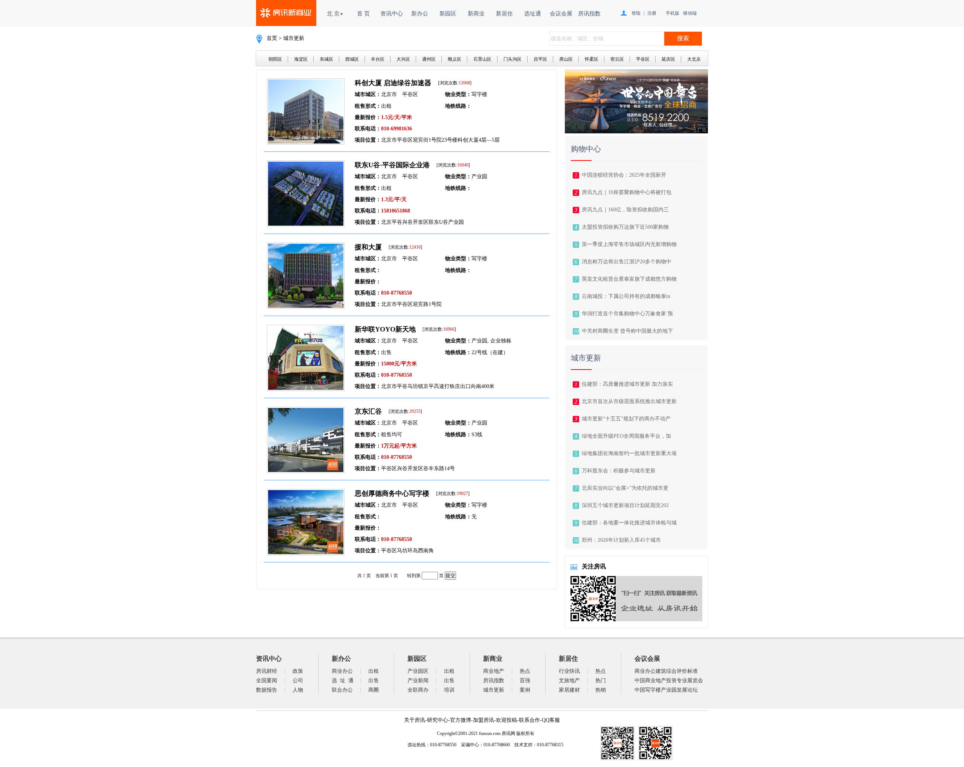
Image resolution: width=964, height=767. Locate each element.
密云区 (617, 59)
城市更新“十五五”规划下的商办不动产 (626, 419)
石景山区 (482, 59)
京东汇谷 (368, 411)
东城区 (326, 59)
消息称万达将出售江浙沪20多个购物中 (626, 261)
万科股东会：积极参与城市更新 (619, 471)
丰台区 (377, 59)
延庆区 (668, 59)
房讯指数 (589, 14)
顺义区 (454, 59)
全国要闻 (266, 680)
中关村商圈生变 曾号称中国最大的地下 (627, 331)
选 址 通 (343, 680)
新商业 (476, 14)
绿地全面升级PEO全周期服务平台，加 (626, 436)
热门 (600, 680)
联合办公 (342, 690)
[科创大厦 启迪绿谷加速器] (306, 142)
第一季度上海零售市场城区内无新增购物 (629, 244)
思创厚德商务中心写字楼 (392, 493)
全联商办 (418, 690)
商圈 (373, 690)
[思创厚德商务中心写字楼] (306, 553)
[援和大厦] (306, 307)
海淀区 (301, 59)
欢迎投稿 (506, 720)
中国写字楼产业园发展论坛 (666, 690)
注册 (651, 13)
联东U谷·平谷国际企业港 (392, 165)
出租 (373, 671)
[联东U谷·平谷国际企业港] (306, 225)
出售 (373, 680)
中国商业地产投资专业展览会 (669, 680)
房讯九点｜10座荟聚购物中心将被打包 (626, 192)
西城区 (352, 59)
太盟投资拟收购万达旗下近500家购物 (625, 227)
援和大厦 (368, 247)
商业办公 (342, 671)
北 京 (335, 14)
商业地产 (493, 671)
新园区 (447, 14)
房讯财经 (266, 671)
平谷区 (643, 59)
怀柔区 (591, 59)
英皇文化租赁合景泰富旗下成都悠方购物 (629, 279)
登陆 (636, 13)
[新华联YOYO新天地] (306, 389)
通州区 (429, 59)
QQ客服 (551, 720)
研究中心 (437, 720)
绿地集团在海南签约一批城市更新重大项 (629, 453)
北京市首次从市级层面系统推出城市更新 (629, 401)
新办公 (419, 14)
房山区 (566, 59)
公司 (298, 680)
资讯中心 (391, 14)
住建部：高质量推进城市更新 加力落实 (627, 384)
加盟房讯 (483, 720)
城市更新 (493, 690)
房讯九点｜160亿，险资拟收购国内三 (625, 209)
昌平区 (540, 59)
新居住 (504, 14)
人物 (298, 690)
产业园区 (418, 671)
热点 (525, 671)
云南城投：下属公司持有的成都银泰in (626, 296)
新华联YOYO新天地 (385, 329)
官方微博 (460, 720)
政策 (298, 671)
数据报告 (266, 690)
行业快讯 (569, 671)
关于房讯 (414, 720)
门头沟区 (512, 59)
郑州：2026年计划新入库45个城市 (621, 540)
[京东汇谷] (306, 471)
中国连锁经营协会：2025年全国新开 (624, 175)
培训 (449, 690)
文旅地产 (569, 680)
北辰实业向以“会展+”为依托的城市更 (625, 488)
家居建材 (569, 690)
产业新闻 (418, 680)
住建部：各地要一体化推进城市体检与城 (629, 523)
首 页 (363, 14)
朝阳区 (275, 59)
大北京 (694, 59)
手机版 (672, 13)
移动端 (690, 13)
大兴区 (403, 59)
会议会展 (561, 14)
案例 (525, 690)
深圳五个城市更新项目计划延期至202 (625, 505)
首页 (272, 38)
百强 (525, 680)
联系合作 (529, 720)
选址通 (532, 14)
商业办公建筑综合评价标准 (666, 671)
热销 (600, 690)
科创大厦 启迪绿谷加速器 (393, 83)
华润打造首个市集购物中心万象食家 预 (627, 313)
